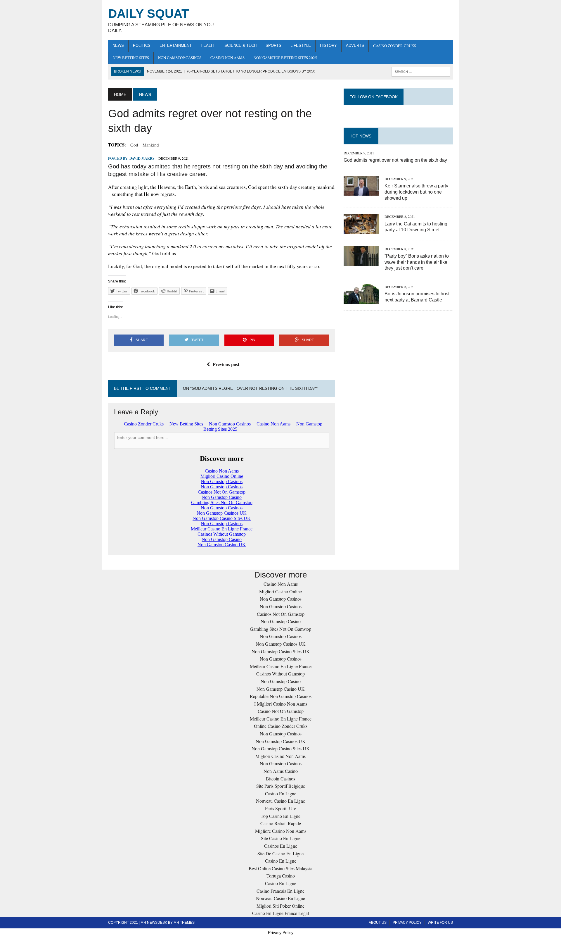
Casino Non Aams (227, 57)
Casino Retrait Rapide (280, 823)
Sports (273, 45)
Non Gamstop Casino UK (281, 689)
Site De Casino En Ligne (280, 853)
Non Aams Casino (281, 771)
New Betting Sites (131, 57)
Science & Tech (240, 45)
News (118, 45)
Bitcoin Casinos (280, 778)
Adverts (355, 45)
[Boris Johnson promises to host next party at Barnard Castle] (361, 300)
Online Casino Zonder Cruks (280, 726)
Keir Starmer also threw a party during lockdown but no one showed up (416, 192)
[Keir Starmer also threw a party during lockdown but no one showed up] (361, 192)
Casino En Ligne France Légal (280, 913)
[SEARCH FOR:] (421, 71)
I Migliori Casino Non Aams (280, 704)
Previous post (226, 364)
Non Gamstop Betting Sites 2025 (285, 57)
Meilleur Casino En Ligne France (280, 666)
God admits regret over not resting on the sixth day (395, 160)
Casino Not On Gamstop (281, 711)
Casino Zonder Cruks (394, 45)
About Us (378, 923)
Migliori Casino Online (280, 591)
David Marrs (142, 158)
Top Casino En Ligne (280, 816)
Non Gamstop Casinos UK (281, 644)
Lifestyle (300, 45)
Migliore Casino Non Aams (280, 831)
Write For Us (440, 923)
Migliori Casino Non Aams (280, 756)
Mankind (151, 145)
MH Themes (184, 923)
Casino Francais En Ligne (280, 891)
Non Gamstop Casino (281, 621)
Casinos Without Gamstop (280, 673)
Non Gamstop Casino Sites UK (281, 651)
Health (208, 45)
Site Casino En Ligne (280, 838)
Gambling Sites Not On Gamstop (280, 629)
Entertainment (176, 45)
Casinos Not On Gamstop (280, 614)
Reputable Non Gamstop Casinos (280, 696)
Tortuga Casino (280, 876)
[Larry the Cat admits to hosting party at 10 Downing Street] (361, 230)
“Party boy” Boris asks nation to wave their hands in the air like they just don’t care (417, 262)
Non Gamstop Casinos (179, 57)
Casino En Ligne (280, 793)
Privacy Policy (407, 923)
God (134, 145)
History (328, 45)
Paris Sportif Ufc (280, 808)
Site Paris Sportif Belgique (280, 786)
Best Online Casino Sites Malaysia (280, 868)
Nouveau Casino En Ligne (280, 801)
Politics (141, 45)
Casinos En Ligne (280, 846)
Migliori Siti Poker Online (280, 906)
